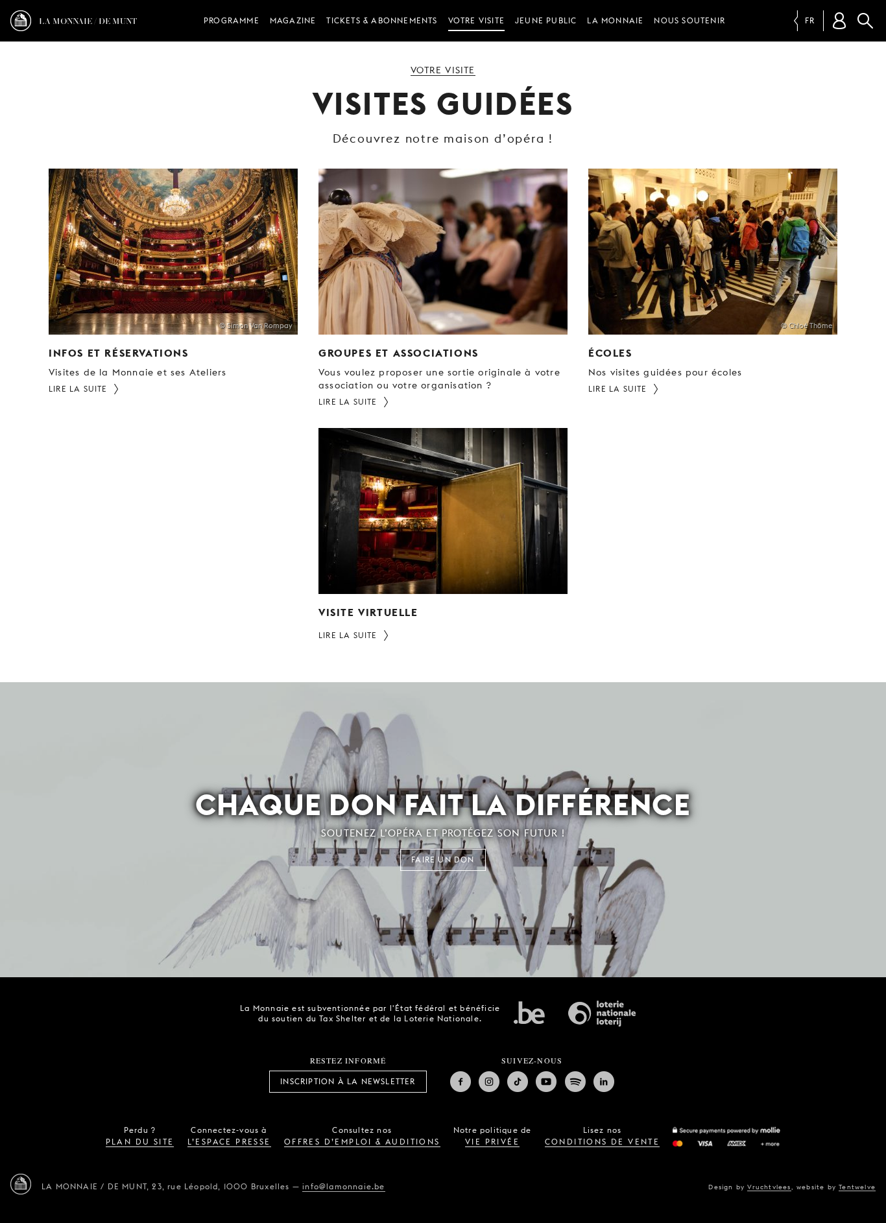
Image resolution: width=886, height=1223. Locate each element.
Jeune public (546, 20)
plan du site (140, 1141)
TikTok (517, 1081)
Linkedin (603, 1081)
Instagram (489, 1081)
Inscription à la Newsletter (347, 1081)
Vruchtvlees (769, 1187)
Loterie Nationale (602, 1014)
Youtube (546, 1081)
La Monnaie (615, 20)
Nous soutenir (689, 20)
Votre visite (476, 20)
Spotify (575, 1081)
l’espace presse (229, 1141)
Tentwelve (857, 1187)
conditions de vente (602, 1141)
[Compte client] (839, 20)
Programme (231, 20)
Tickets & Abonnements (381, 20)
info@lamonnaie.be (343, 1186)
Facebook (460, 1081)
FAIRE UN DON (442, 859)
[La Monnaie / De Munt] (20, 1184)
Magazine (293, 20)
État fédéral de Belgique (529, 1012)
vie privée (492, 1141)
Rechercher (865, 20)
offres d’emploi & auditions (362, 1141)
